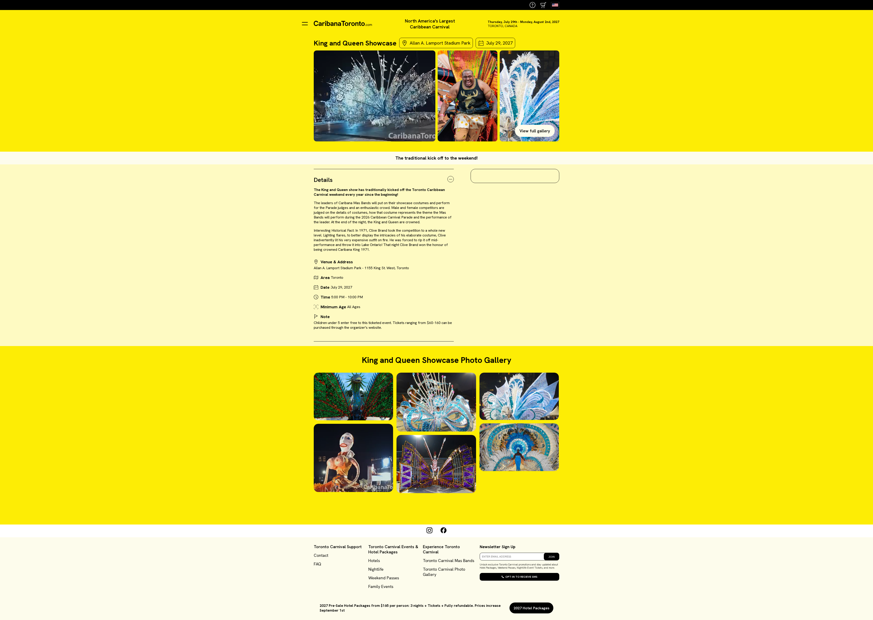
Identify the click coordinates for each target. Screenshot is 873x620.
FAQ (317, 564)
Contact (321, 555)
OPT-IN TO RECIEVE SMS (521, 577)
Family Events (380, 586)
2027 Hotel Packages (531, 608)
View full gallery (534, 130)
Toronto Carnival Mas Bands (448, 560)
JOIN (551, 557)
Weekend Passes (383, 577)
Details (323, 180)
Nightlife (376, 569)
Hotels (374, 560)
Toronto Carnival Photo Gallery (444, 572)
